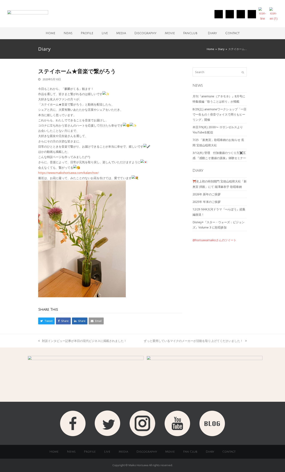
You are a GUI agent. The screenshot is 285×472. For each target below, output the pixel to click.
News (68, 33)
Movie (170, 33)
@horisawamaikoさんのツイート (214, 240)
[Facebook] (241, 14)
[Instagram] (218, 14)
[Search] (220, 72)
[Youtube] (252, 14)
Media (121, 33)
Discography (145, 33)
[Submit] (243, 72)
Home (50, 33)
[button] (46, 321)
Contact (232, 33)
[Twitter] (230, 14)
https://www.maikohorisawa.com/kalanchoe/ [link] (68, 173)
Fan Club (190, 451)
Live (105, 33)
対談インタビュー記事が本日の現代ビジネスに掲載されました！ (84, 341)
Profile (87, 33)
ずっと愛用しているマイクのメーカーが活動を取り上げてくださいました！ (193, 341)
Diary (212, 33)
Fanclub (190, 33)
